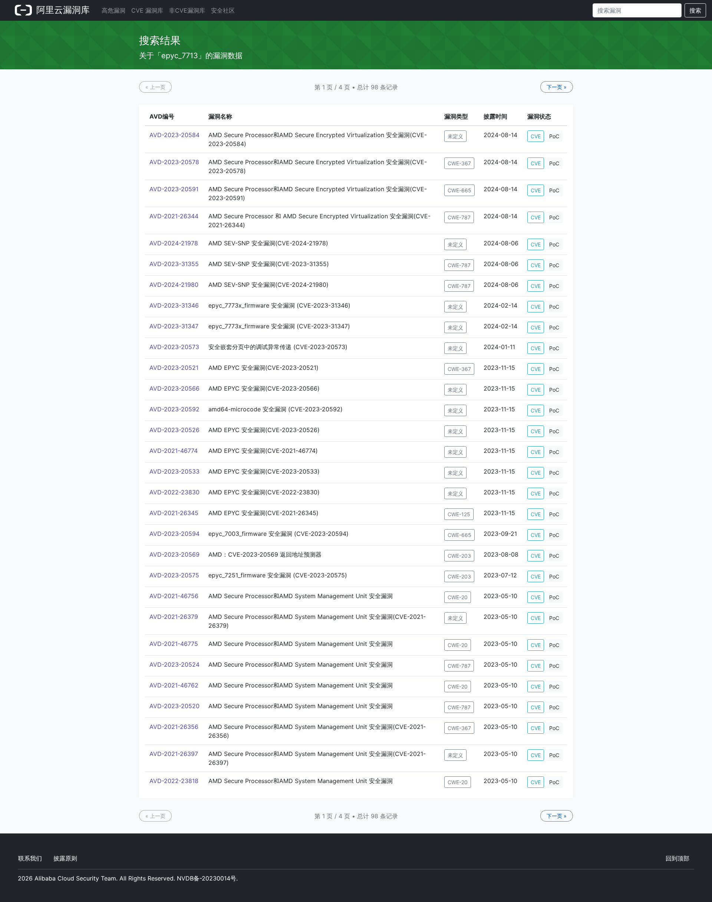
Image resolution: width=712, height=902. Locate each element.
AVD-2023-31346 (174, 305)
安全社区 (223, 10)
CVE (536, 136)
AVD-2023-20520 (174, 706)
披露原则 (65, 858)
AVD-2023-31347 (173, 326)
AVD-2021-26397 (173, 753)
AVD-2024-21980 (173, 284)
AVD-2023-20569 (174, 554)
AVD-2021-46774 (173, 450)
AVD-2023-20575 (174, 575)
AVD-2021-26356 (173, 726)
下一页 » (557, 87)
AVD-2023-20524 (174, 664)
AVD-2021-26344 (173, 216)
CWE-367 (459, 163)
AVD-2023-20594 (174, 533)
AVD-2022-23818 (173, 781)
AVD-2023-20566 (174, 388)
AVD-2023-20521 (173, 367)
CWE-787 (459, 217)
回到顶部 (677, 858)
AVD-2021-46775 (173, 643)
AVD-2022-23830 (174, 492)
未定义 (455, 136)
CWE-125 (459, 514)
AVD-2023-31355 (174, 264)
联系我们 (30, 858)
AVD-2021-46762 (173, 685)
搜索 (695, 10)
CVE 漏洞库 (147, 10)
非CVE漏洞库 (187, 10)
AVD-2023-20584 (174, 135)
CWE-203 (459, 556)
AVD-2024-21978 (173, 243)
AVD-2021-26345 (173, 513)
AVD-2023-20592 (174, 409)
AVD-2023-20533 (174, 471)
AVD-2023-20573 (174, 347)
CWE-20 (458, 597)
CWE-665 (459, 190)
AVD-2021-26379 (173, 616)
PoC (554, 136)
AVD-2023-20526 (174, 430)
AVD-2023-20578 (174, 162)
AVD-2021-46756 (173, 596)
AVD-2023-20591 (173, 189)
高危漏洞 (113, 10)
